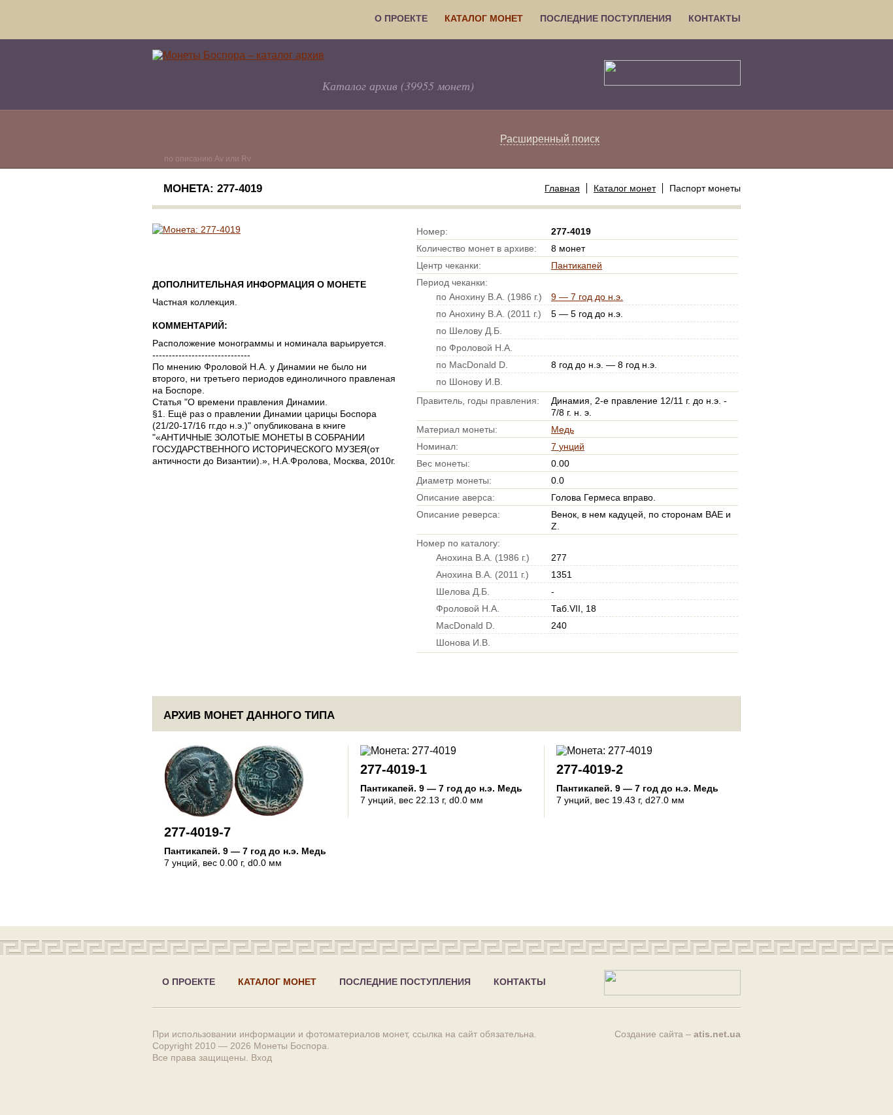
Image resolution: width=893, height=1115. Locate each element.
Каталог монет (484, 18)
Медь (562, 429)
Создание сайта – (678, 1034)
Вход (261, 1057)
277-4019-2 (589, 769)
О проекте (401, 18)
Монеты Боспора (290, 1045)
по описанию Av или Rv (207, 158)
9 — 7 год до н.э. (587, 296)
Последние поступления (605, 18)
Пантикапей (576, 265)
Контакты (714, 18)
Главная (562, 188)
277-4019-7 (197, 832)
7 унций (567, 446)
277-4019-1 (393, 769)
